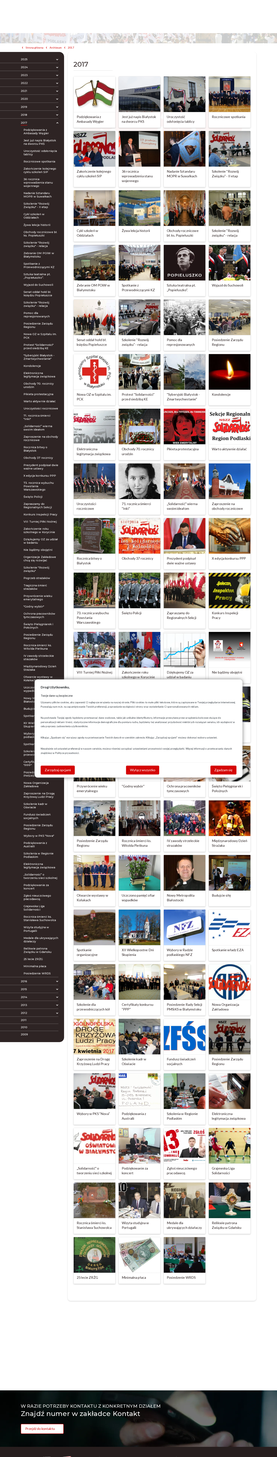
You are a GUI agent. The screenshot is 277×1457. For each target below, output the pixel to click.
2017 (71, 47)
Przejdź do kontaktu (40, 1429)
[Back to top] (268, 1448)
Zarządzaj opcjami (58, 770)
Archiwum (56, 47)
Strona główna (34, 47)
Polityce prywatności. (67, 752)
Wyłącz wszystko (142, 770)
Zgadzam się (223, 770)
